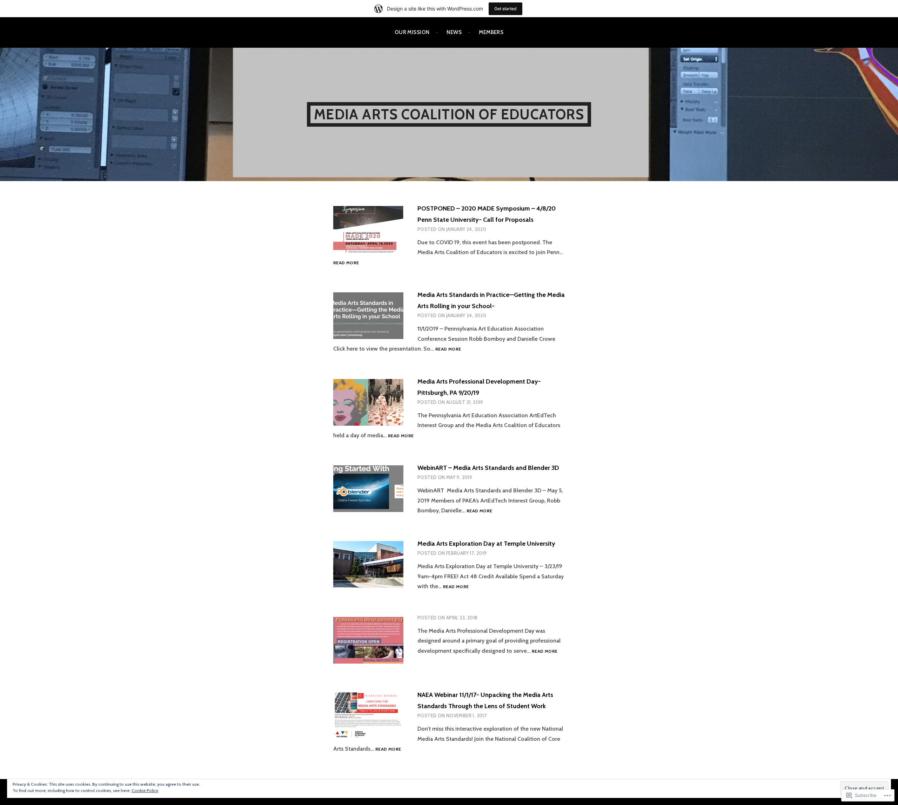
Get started (505, 8)
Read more (346, 263)
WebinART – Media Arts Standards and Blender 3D (488, 468)
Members (491, 32)
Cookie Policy (145, 790)
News (454, 32)
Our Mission (412, 32)
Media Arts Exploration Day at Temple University (486, 543)
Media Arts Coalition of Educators (449, 114)
